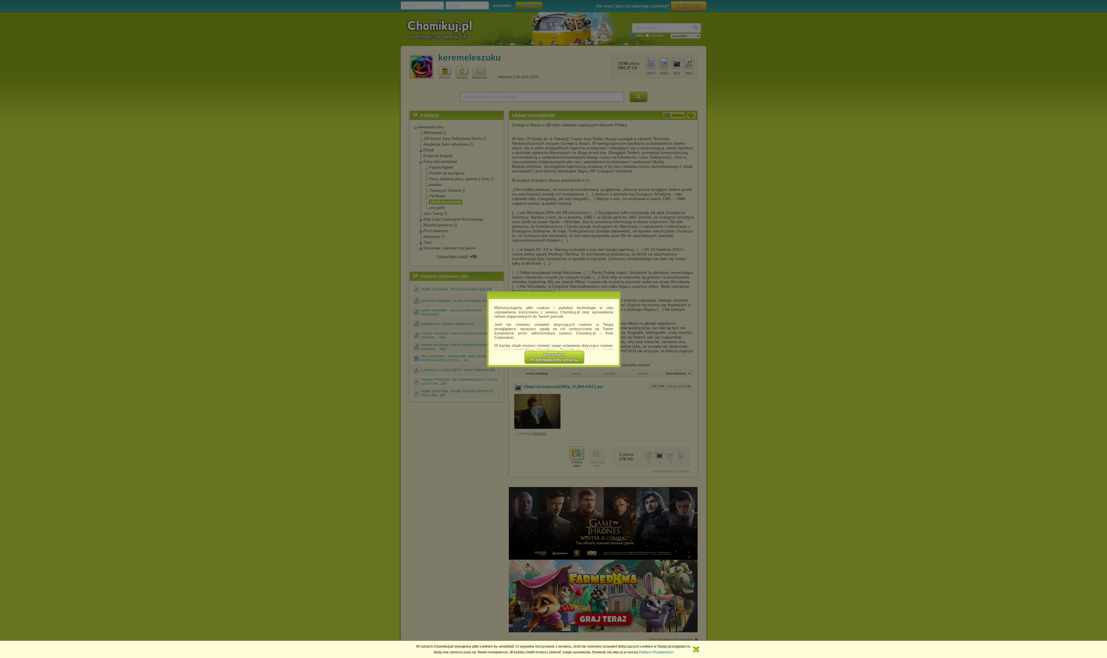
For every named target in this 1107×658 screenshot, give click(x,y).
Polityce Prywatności (656, 652)
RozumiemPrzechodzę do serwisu (554, 357)
